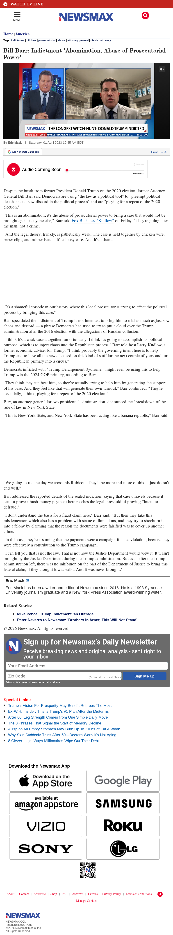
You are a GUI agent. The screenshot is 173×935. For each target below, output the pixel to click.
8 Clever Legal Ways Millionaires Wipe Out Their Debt (53, 741)
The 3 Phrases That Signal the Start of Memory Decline (54, 723)
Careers (93, 894)
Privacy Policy (111, 894)
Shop (53, 894)
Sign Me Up (144, 676)
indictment (18, 40)
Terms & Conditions (139, 894)
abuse (61, 40)
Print (154, 152)
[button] (145, 15)
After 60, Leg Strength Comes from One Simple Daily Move (58, 717)
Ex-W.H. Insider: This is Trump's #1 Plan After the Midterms (58, 711)
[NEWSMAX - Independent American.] (86, 16)
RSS (64, 894)
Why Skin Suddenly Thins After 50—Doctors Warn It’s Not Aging (62, 735)
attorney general (78, 40)
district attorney (101, 40)
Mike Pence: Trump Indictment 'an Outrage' (55, 614)
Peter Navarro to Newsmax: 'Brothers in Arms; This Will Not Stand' (77, 620)
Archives (77, 894)
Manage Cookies (86, 900)
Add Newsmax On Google (25, 152)
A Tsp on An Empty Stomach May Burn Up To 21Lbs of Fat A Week (64, 729)
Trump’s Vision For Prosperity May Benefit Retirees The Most (60, 705)
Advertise (40, 894)
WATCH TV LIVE (26, 4)
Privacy (10, 682)
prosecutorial (46, 40)
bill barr (31, 40)
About (10, 894)
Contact (24, 894)
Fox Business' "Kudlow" (93, 220)
